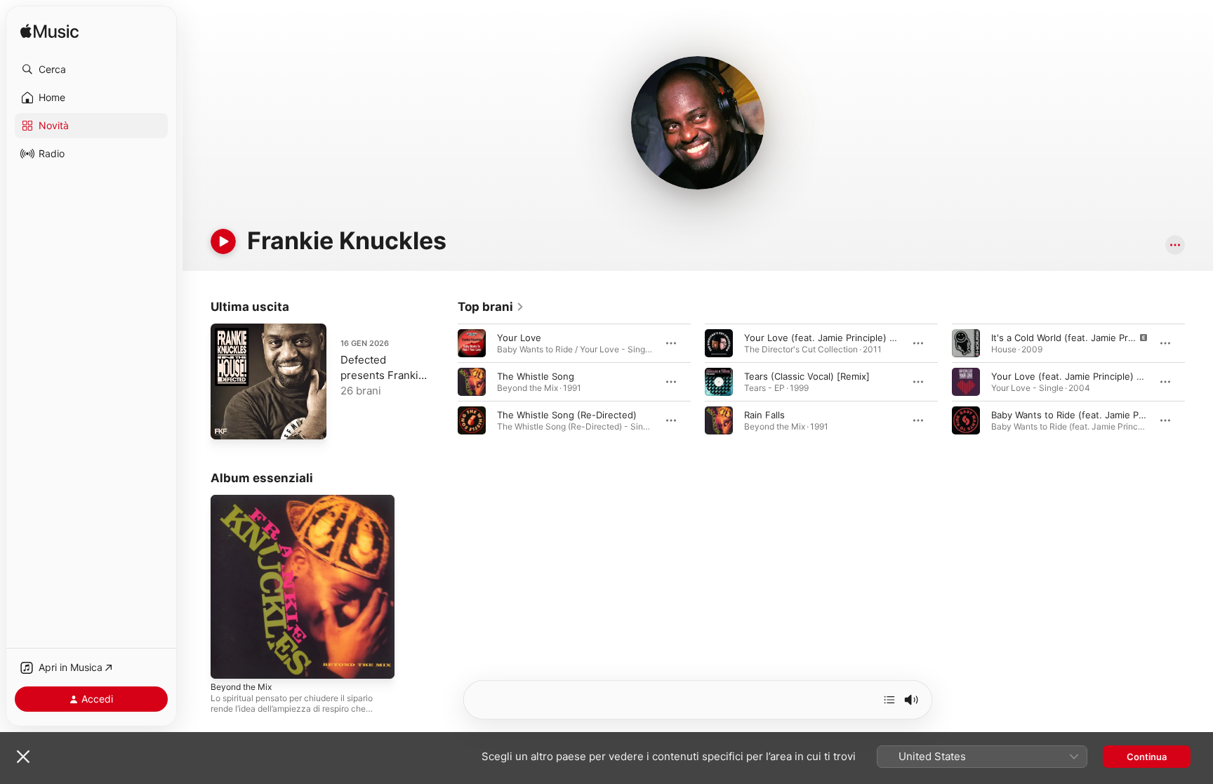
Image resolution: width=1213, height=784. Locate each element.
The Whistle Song (535, 376)
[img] (49, 32)
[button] (91, 69)
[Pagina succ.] (1199, 382)
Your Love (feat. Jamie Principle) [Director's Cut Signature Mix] (882, 337)
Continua (1147, 756)
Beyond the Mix (245, 500)
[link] (491, 306)
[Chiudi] (23, 756)
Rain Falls (764, 414)
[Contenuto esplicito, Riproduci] (966, 343)
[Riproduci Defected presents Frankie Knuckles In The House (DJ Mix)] (228, 421)
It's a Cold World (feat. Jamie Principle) (1075, 337)
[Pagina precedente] (443, 382)
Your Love (519, 337)
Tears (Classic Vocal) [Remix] (807, 376)
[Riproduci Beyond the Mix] (228, 661)
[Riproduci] (223, 241)
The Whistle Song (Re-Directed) (567, 414)
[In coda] (889, 700)
